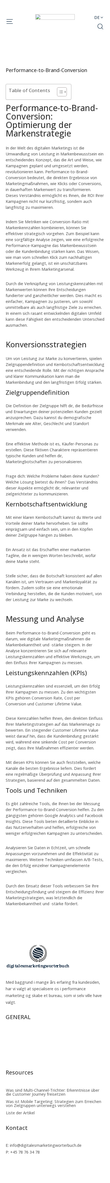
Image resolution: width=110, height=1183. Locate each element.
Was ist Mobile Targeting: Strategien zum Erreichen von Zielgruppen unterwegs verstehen (53, 1048)
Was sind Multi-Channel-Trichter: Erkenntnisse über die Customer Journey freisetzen (52, 1037)
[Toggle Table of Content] (59, 92)
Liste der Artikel (20, 1058)
